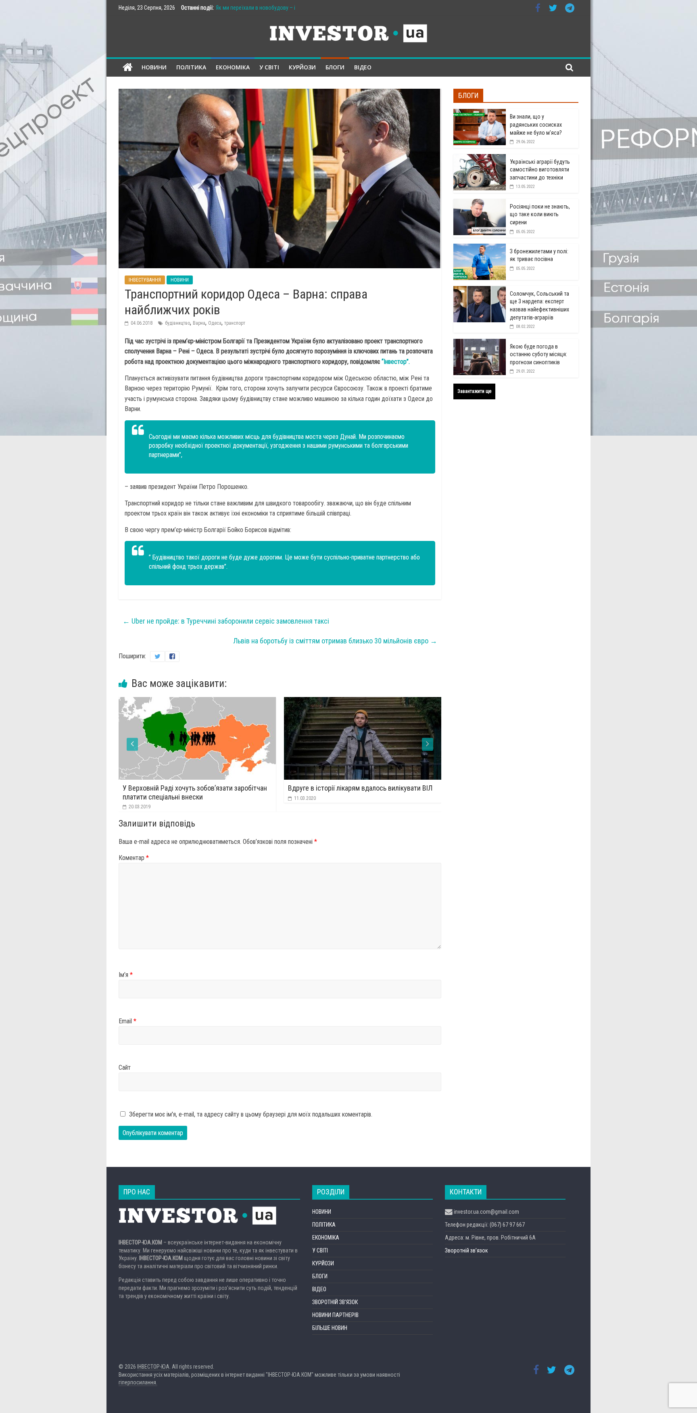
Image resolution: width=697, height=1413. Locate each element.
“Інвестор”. (395, 361)
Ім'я (126, 975)
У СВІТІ (269, 67)
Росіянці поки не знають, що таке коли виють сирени (540, 214)
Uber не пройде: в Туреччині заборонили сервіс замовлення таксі (226, 621)
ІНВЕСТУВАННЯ (145, 280)
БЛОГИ (335, 67)
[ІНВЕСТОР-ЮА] (128, 67)
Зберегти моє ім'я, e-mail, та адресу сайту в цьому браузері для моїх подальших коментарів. (250, 1114)
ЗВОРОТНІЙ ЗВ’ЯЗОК (335, 1302)
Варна (199, 323)
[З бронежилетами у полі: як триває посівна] (479, 248)
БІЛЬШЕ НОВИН (329, 1328)
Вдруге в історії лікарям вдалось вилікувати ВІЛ (217, 788)
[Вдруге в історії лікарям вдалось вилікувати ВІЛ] (219, 702)
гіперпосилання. (138, 1382)
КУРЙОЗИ (302, 67)
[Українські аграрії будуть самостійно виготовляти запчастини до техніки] (479, 158)
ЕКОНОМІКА (233, 67)
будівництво (177, 323)
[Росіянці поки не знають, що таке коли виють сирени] (479, 203)
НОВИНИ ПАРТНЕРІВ (335, 1315)
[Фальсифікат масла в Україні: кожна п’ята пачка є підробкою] (384, 702)
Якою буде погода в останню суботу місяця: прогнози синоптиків (538, 354)
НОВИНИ (154, 67)
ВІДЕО (362, 67)
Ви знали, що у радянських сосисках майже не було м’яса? (536, 124)
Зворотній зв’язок (466, 1250)
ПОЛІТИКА (191, 67)
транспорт (234, 323)
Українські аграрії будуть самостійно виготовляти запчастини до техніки (540, 170)
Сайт (125, 1067)
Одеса (214, 323)
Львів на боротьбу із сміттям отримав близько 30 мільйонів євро (335, 641)
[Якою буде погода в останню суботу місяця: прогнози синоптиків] (479, 343)
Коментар (134, 858)
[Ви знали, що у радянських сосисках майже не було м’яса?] (479, 113)
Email (127, 1021)
